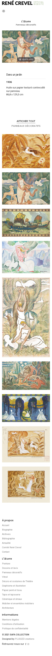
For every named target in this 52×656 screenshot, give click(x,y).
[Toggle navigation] (3, 11)
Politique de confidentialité (15, 628)
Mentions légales (10, 619)
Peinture (6, 563)
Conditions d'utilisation (13, 624)
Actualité (6, 543)
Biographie (7, 529)
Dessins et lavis (10, 568)
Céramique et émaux (12, 599)
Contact (5, 552)
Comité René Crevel (11, 547)
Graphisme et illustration (14, 585)
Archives (6, 534)
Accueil (5, 525)
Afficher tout (26, 121)
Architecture (8, 608)
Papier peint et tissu (12, 590)
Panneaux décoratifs (12, 572)
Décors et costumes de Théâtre (17, 581)
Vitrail (5, 577)
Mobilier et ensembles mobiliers (18, 603)
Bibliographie (8, 538)
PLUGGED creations (24, 639)
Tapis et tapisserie (11, 594)
